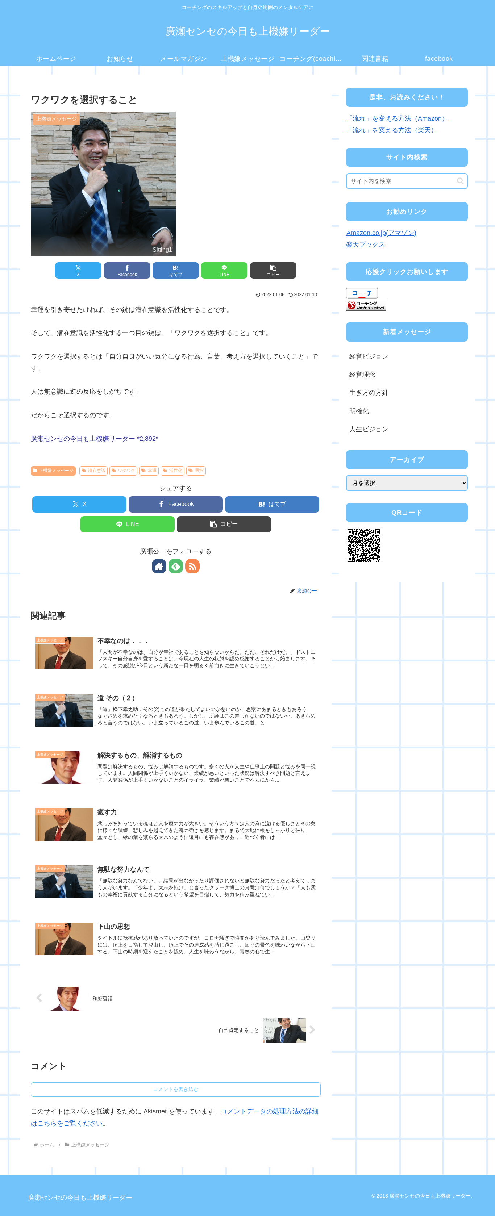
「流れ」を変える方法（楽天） (391, 130)
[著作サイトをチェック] (159, 566)
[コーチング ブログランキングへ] (366, 304)
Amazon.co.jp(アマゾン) (381, 233)
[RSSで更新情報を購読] (192, 566)
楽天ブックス (365, 244)
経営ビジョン (368, 356)
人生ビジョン (368, 429)
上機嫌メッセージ (56, 470)
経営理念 (362, 374)
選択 (199, 470)
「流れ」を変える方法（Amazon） (397, 118)
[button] (273, 270)
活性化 (175, 470)
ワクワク (126, 470)
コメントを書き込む (176, 1089)
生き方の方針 (368, 392)
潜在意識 (96, 470)
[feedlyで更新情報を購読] (176, 566)
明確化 (359, 411)
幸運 (152, 470)
